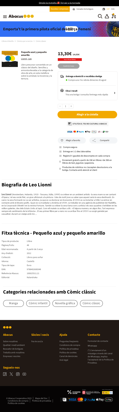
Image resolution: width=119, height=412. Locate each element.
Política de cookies (68, 352)
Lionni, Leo (26, 58)
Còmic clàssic (41, 41)
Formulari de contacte (98, 341)
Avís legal (64, 360)
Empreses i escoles (11, 356)
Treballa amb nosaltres (13, 352)
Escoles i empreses (59, 9)
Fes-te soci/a (37, 341)
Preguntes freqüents (69, 341)
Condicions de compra (70, 345)
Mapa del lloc (41, 398)
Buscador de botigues (13, 348)
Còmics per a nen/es (25, 41)
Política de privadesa (69, 348)
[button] (107, 16)
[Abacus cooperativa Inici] (21, 18)
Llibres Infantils (8, 41)
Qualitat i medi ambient (14, 345)
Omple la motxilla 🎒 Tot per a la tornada (59, 2)
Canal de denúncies (68, 356)
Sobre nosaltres (10, 341)
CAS (112, 9)
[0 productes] (114, 17)
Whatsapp (92, 345)
